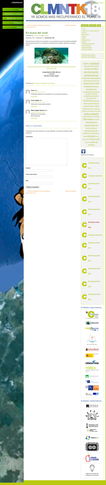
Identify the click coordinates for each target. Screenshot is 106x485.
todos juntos (95, 139)
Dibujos (84, 32)
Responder (34, 96)
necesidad (96, 119)
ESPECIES (88, 100)
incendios (90, 111)
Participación (18, 23)
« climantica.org (16, 2)
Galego (94, 2)
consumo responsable (91, 78)
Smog (97, 136)
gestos (92, 109)
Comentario (29, 136)
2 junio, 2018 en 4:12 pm (38, 92)
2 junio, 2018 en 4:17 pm (38, 102)
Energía (88, 98)
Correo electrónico (32, 174)
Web (27, 181)
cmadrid (46, 35)
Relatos (84, 42)
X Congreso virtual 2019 (95, 235)
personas (88, 130)
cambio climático (91, 68)
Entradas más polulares (88, 55)
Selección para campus (14, 18)
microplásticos (96, 116)
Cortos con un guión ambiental (90, 30)
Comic (84, 29)
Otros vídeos (85, 34)
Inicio (20, 9)
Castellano (88, 2)
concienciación (91, 71)
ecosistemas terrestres (91, 96)
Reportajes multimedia (39, 83)
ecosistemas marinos (91, 94)
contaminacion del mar (91, 80)
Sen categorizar (86, 45)
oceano (88, 128)
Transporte (88, 142)
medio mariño (87, 116)
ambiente (95, 63)
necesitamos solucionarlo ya (91, 124)
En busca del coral (37, 32)
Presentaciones (86, 40)
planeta (95, 130)
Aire (89, 63)
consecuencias (91, 75)
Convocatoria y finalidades (13, 14)
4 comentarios (51, 83)
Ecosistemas (91, 89)
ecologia (95, 86)
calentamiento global (91, 66)
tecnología (86, 139)
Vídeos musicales (87, 49)
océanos (94, 128)
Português (100, 2)
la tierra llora (96, 111)
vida (93, 141)
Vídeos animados (87, 47)
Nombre (28, 168)
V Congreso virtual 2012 (95, 176)
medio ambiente (91, 113)
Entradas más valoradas (88, 57)
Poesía (84, 36)
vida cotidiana (93, 143)
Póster (84, 38)
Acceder (19, 27)
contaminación (89, 83)
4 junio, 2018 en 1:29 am (38, 112)
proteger (91, 135)
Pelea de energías (71, 25)
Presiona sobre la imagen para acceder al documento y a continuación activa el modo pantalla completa (51, 67)
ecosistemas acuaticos (91, 92)
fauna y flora (94, 106)
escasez (93, 98)
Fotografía (86, 108)
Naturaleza (88, 118)
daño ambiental (92, 84)
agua (85, 63)
